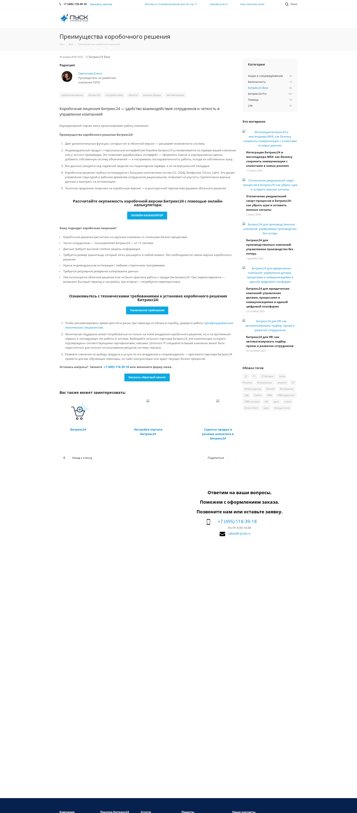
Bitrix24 (270, 388)
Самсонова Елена (90, 73)
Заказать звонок (101, 4)
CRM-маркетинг (286, 395)
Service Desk (251, 407)
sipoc (266, 407)
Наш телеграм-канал (252, 4)
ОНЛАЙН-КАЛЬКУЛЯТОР (147, 215)
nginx (276, 401)
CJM (247, 395)
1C (246, 376)
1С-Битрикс (267, 376)
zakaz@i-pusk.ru (219, 4)
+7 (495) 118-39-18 (116, 367)
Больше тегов (282, 407)
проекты (133, 95)
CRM (269, 395)
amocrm (282, 382)
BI (293, 382)
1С (254, 376)
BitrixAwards (286, 388)
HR (266, 401)
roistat (287, 401)
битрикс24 (94, 95)
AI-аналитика (264, 382)
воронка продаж (152, 95)
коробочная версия (72, 95)
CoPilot (257, 395)
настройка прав (114, 95)
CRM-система (252, 401)
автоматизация (175, 95)
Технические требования (147, 310)
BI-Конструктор (253, 388)
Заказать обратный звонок (147, 377)
